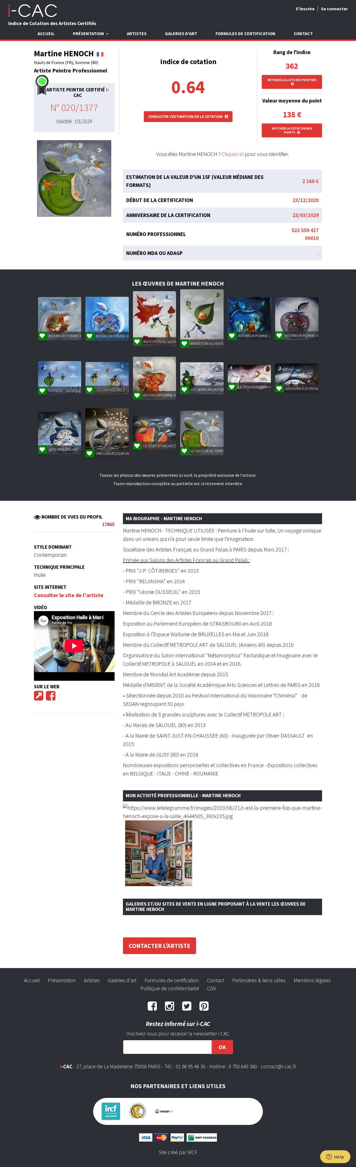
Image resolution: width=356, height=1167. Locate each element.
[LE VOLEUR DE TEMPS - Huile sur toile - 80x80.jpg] (201, 433)
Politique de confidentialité (169, 988)
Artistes (137, 33)
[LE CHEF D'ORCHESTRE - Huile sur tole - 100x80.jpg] (154, 433)
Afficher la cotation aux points (292, 130)
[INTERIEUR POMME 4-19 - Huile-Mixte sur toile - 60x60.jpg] (154, 378)
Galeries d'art (181, 33)
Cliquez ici (233, 153)
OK (222, 1047)
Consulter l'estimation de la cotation (185, 116)
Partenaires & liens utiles (259, 980)
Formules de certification (245, 33)
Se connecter (334, 8)
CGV (211, 988)
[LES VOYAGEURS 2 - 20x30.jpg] (106, 378)
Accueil (46, 33)
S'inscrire (305, 8)
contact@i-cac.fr (278, 1066)
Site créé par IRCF (178, 1152)
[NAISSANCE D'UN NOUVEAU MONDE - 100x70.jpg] (296, 378)
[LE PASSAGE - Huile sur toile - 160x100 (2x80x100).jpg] (249, 378)
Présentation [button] (89, 33)
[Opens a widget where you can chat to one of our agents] (335, 1157)
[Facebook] (50, 697)
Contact (303, 33)
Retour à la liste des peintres (292, 80)
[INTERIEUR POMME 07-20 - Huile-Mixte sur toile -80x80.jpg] (296, 318)
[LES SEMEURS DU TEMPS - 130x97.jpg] (201, 378)
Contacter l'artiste (159, 946)
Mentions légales (312, 980)
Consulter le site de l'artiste (68, 595)
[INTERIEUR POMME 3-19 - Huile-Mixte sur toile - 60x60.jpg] (59, 318)
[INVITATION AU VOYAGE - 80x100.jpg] (201, 318)
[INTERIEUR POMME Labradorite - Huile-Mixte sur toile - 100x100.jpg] (249, 318)
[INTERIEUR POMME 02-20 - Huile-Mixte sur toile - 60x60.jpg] (106, 319)
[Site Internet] (38, 697)
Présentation (62, 980)
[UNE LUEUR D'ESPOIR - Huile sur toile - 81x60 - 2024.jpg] (106, 433)
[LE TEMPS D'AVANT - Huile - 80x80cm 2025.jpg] (59, 433)
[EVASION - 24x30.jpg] (59, 378)
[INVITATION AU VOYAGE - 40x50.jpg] (154, 318)
